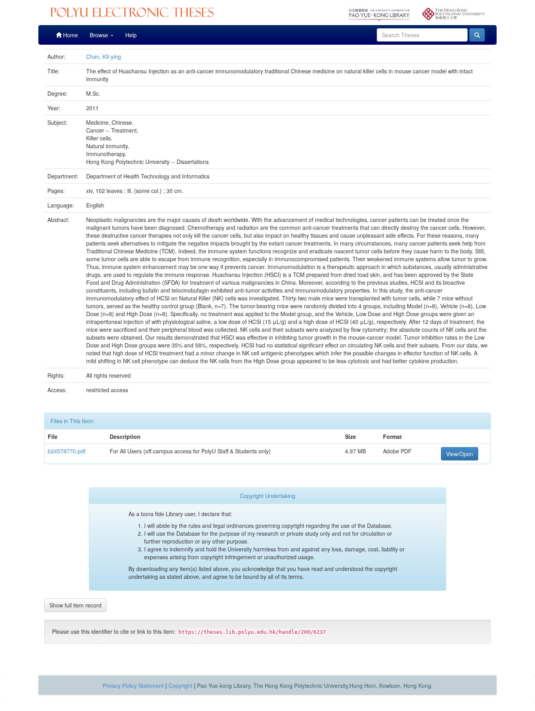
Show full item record (75, 605)
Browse (100, 35)
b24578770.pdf (66, 451)
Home (69, 35)
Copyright (180, 685)
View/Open (459, 454)
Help (131, 35)
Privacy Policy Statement (133, 685)
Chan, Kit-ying (103, 56)
